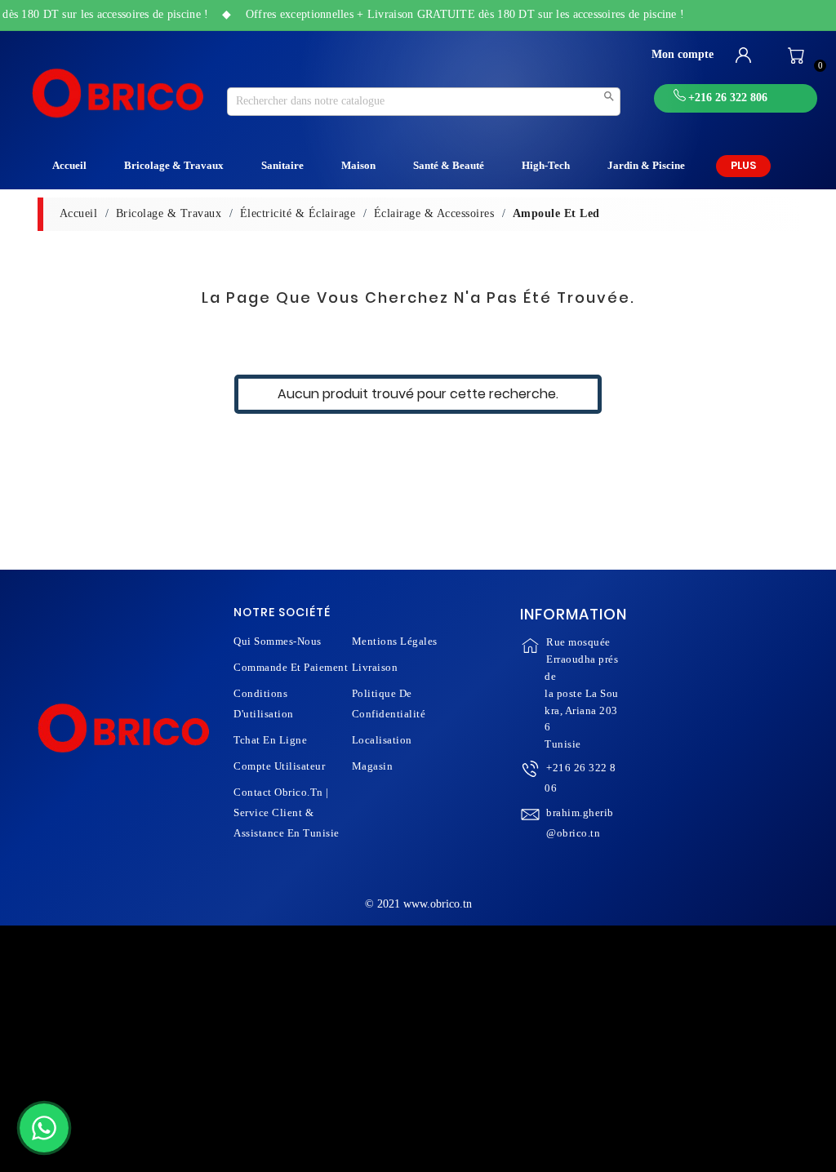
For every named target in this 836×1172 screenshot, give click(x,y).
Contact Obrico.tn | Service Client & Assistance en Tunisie (286, 812)
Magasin (373, 766)
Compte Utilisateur (279, 766)
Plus (743, 165)
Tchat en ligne (270, 740)
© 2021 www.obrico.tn (418, 904)
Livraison (375, 667)
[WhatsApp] (44, 1127)
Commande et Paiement (290, 667)
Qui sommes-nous (277, 641)
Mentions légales (395, 641)
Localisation (382, 740)
